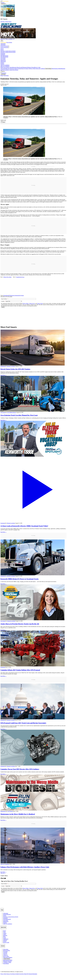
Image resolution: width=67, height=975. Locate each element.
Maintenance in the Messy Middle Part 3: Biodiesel (18, 814)
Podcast (32, 67)
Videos (10, 67)
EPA (9, 295)
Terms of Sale (15, 973)
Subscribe (3, 21)
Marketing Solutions (7, 961)
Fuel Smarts (3, 58)
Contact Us (27, 68)
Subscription (3, 68)
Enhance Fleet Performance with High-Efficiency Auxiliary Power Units (25, 867)
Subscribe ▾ (3, 3)
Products (2, 62)
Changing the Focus (20, 277)
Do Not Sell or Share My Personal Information (27, 973)
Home (2, 75)
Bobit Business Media (56, 68)
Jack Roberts (10, 811)
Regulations (6, 295)
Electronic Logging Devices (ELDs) (8, 51)
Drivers (2, 48)
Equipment (3, 53)
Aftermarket (3, 43)
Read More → (3, 375)
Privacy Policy (33, 68)
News (10, 1)
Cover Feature (6, 1)
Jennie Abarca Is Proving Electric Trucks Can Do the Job (20, 624)
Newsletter (14, 68)
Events (20, 67)
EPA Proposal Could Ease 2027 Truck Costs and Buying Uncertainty (23, 723)
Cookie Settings (48, 68)
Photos (2, 67)
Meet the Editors (9, 68)
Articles (12, 1)
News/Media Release (11, 412)
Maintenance (3, 60)
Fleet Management (4, 55)
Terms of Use (9, 973)
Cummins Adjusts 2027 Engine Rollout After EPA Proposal (20, 670)
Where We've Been (7, 277)
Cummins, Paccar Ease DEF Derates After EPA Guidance (20, 769)
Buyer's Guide (37, 67)
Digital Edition (8, 21)
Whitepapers (24, 67)
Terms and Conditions (40, 68)
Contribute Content (8, 69)
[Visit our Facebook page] (1, 878)
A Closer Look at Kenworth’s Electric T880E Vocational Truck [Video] (24, 526)
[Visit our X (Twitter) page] (3, 878)
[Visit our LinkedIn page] (2, 878)
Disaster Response (4, 46)
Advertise (19, 68)
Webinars (29, 67)
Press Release (15, 69)
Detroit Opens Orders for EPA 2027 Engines (15, 369)
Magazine (14, 67)
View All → (3, 873)
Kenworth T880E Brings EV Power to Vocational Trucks (20, 579)
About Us (23, 68)
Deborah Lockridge (11, 366)
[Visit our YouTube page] (5, 878)
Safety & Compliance (5, 65)
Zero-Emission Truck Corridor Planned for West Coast (19, 415)
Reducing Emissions (14, 295)
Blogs (17, 67)
